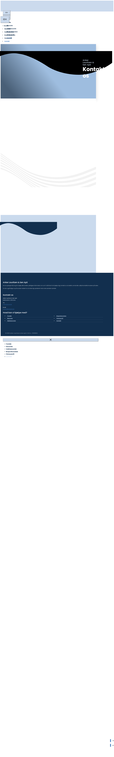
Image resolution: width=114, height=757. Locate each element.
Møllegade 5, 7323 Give (9, 300)
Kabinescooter (11, 28)
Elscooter (10, 25)
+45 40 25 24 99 (7, 304)
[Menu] (6, 12)
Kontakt (7, 41)
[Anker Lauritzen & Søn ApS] (4, 15)
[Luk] (50, 339)
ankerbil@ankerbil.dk (8, 309)
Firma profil (8, 38)
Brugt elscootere (9, 35)
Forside (6, 26)
